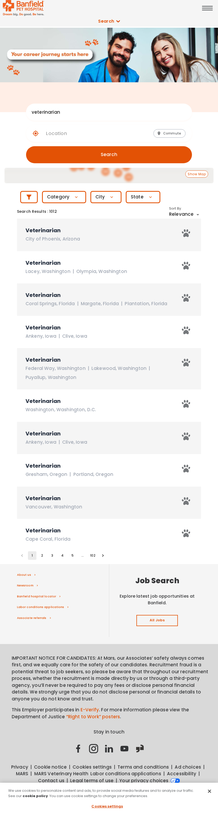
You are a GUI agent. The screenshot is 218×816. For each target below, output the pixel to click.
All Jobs (157, 620)
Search (106, 21)
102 (92, 555)
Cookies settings (107, 806)
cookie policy (35, 795)
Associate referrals (32, 618)
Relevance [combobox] (181, 214)
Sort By (175, 208)
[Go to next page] (103, 555)
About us (24, 575)
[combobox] (103, 112)
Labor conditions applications (40, 607)
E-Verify (90, 710)
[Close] (209, 791)
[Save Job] (186, 233)
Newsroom (25, 585)
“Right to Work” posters (93, 716)
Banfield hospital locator (36, 596)
